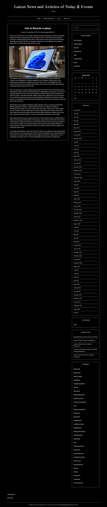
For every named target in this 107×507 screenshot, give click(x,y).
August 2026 (77, 110)
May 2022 (76, 277)
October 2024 (77, 174)
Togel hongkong (78, 44)
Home (38, 18)
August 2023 (77, 224)
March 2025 (77, 156)
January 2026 (77, 135)
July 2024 (76, 184)
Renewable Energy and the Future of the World (85, 337)
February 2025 (77, 160)
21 (89, 89)
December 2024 (78, 167)
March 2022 (77, 284)
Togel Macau (77, 66)
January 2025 (77, 163)
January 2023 (77, 248)
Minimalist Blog (65, 504)
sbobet (75, 62)
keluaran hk (10, 497)
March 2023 (77, 241)
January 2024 (77, 206)
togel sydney (77, 479)
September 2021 (78, 305)
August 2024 (77, 181)
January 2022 (77, 291)
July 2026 (76, 113)
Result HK (67, 18)
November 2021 (78, 298)
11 (79, 86)
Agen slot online (78, 376)
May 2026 (76, 121)
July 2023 (76, 227)
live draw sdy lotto (78, 483)
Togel (59, 18)
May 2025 (76, 149)
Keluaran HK (77, 369)
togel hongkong (11, 494)
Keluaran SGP (77, 372)
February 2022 (77, 288)
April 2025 (76, 153)
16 (96, 86)
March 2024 (77, 199)
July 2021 (76, 312)
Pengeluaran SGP (48, 18)
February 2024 (77, 202)
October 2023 (77, 217)
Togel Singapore (78, 58)
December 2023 (78, 209)
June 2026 (76, 117)
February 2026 (77, 131)
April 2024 (76, 195)
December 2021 (78, 295)
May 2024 (76, 192)
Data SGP (76, 47)
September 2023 (78, 220)
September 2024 (78, 177)
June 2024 (76, 188)
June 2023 (76, 231)
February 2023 (77, 245)
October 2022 (77, 259)
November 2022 (78, 256)
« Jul (75, 98)
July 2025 (76, 142)
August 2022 (77, 266)
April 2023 (76, 238)
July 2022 (76, 270)
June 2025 (76, 145)
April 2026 (76, 124)
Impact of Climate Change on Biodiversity (84, 340)
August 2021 (77, 309)
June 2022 (76, 273)
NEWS (75, 325)
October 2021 (77, 302)
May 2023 (76, 234)
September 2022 (78, 263)
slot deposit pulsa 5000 (80, 402)
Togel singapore (78, 40)
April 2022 (76, 281)
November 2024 (78, 170)
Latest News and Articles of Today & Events (53, 6)
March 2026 (77, 128)
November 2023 (78, 213)
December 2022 (78, 252)
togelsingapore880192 (48, 32)
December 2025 (78, 138)
